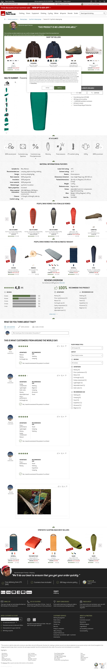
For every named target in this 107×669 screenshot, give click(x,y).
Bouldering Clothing (6, 660)
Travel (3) (82, 300)
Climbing (43, 13)
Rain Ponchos (31, 656)
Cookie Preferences (59, 633)
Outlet (76, 13)
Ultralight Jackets (32, 659)
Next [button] (101, 147)
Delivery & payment (59, 618)
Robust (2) (57, 300)
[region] (54, 79)
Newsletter (83, 622)
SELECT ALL (60, 87)
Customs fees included (36, 4)
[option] (39, 106)
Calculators (4, 653)
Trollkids (83, 660)
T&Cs (55, 631)
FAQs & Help (57, 622)
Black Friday (5, 654)
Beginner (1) (83, 308)
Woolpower (83, 659)
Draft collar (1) (78, 388)
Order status (57, 620)
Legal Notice (83, 626)
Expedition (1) (83, 303)
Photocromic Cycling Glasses (61, 660)
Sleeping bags (23, 19)
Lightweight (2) (58, 308)
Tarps (3, 657)
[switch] (102, 667)
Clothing (21, 13)
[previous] (7, 53)
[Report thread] (66, 346)
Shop (2, 1)
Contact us (56, 624)
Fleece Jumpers (32, 660)
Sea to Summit (11, 78)
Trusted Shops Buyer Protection (82, 105)
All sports (63, 13)
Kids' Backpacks (58, 657)
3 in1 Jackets (31, 653)
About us (82, 618)
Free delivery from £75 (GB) (11, 4)
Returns (56, 626)
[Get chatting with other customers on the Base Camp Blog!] (35, 620)
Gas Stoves (4, 656)
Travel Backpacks (58, 654)
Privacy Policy (34, 83)
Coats (29, 657)
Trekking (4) (82, 296)
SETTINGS (47, 87)
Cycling (50, 13)
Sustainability (84, 631)
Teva (82, 653)
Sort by (73, 352)
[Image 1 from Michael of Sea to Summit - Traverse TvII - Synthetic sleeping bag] (34, 501)
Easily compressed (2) (60, 305)
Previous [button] (6, 147)
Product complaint (59, 628)
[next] (100, 53)
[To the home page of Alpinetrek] (9, 13)
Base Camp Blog (9, 1)
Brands (70, 13)
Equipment (35, 13)
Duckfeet (83, 654)
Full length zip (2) (59, 303)
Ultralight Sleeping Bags (60, 656)
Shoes (28, 13)
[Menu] (106, 663)
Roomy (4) (57, 296)
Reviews (76, 359)
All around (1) (83, 305)
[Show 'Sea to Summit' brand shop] (7, 83)
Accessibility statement (86, 628)
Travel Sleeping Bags (59, 653)
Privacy (59, 631)
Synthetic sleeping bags (35, 19)
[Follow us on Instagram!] (30, 620)
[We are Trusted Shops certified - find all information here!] (85, 582)
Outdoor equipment (13, 19)
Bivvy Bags (57, 659)
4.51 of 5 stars (91, 4)
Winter (56, 13)
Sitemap (5, 663)
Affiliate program (84, 624)
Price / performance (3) (60, 298)
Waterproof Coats (32, 654)
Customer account (85, 620)
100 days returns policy (63, 4)
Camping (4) (83, 298)
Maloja (82, 656)
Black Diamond (84, 657)
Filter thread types (77, 344)
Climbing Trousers (6, 659)
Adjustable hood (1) (60, 310)
